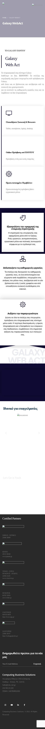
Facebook (24, 705)
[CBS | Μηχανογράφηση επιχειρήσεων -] (12, 5)
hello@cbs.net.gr (9, 685)
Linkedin (18, 705)
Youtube (12, 705)
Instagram (5, 705)
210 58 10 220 (7, 688)
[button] (5, 432)
